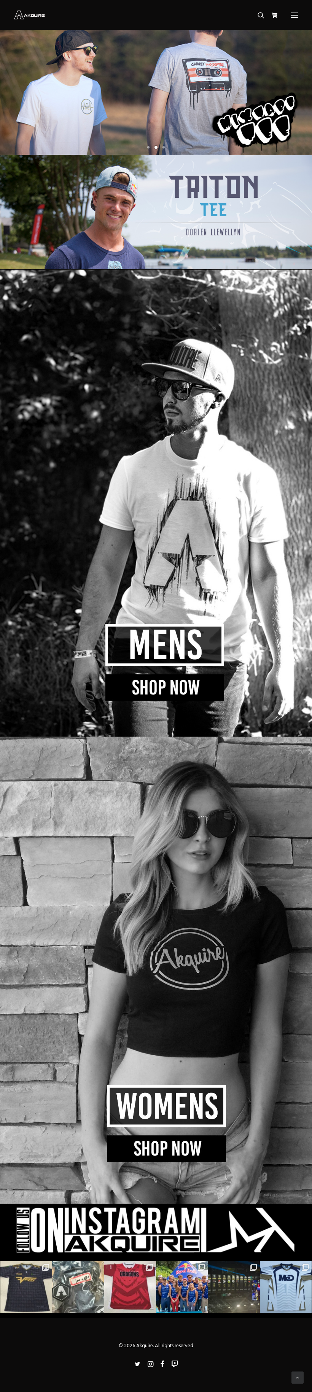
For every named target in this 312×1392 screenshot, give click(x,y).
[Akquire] (29, 15)
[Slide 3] (163, 147)
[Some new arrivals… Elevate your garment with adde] (78, 1287)
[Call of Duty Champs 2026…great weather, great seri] (233, 1287)
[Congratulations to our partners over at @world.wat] (182, 1287)
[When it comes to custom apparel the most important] (26, 1287)
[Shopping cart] (271, 15)
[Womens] (156, 970)
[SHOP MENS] (156, 503)
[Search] (257, 15)
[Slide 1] (148, 147)
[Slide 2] (156, 147)
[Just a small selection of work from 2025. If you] (130, 1287)
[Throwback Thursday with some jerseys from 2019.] (286, 1287)
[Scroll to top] (297, 1377)
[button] (294, 15)
